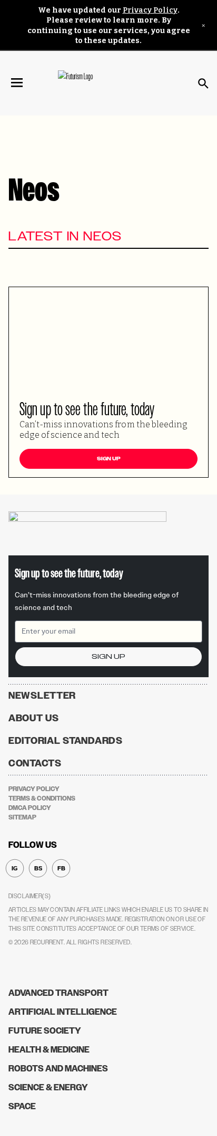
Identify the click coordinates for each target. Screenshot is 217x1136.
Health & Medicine (49, 1050)
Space (22, 1106)
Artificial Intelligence (62, 1012)
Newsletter (42, 695)
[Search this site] (203, 83)
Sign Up (109, 459)
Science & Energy (48, 1087)
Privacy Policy (150, 10)
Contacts (35, 763)
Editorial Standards (65, 740)
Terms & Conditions (41, 798)
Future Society (44, 1031)
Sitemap (22, 817)
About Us (33, 718)
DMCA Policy (29, 808)
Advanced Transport (58, 993)
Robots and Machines (58, 1069)
